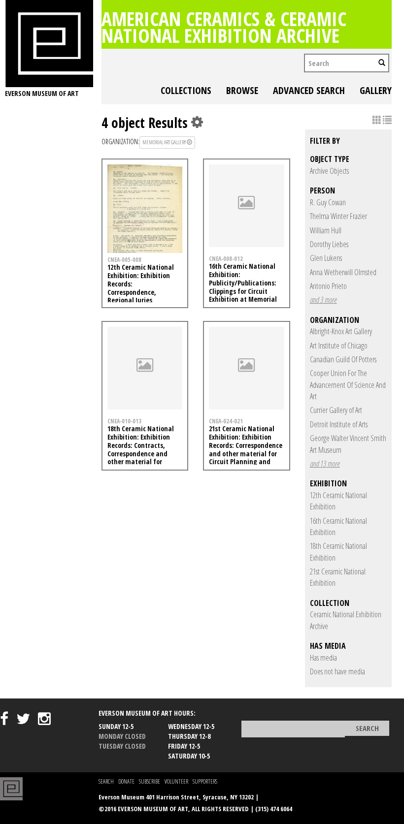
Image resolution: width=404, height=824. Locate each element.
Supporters (205, 781)
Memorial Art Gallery (164, 142)
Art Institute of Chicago (339, 345)
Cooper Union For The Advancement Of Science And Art (348, 385)
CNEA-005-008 (124, 259)
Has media (323, 657)
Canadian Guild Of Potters (343, 359)
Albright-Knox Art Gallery (341, 331)
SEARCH (106, 781)
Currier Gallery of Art (336, 410)
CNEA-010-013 (124, 421)
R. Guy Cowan (328, 202)
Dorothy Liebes (329, 244)
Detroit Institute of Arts (339, 424)
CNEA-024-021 (226, 421)
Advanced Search (309, 90)
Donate (126, 781)
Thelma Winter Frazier (338, 216)
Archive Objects (329, 170)
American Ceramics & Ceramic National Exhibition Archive (223, 26)
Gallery (376, 90)
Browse (242, 90)
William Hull (325, 230)
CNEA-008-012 (226, 258)
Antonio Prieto (328, 286)
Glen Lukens (326, 258)
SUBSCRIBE (149, 781)
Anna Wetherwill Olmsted (343, 272)
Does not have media (337, 671)
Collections (186, 90)
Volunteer (176, 781)
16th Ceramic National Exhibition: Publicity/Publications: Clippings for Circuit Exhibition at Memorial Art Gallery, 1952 (243, 286)
